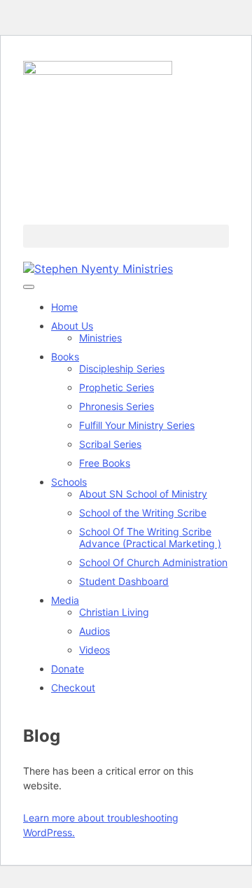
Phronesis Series (116, 406)
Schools (69, 482)
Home (64, 307)
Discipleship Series (121, 368)
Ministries (100, 338)
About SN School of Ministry (143, 494)
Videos (94, 650)
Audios (94, 631)
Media (65, 600)
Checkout (73, 687)
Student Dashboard (124, 581)
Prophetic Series (116, 387)
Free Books (104, 463)
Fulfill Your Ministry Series (137, 425)
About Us (72, 326)
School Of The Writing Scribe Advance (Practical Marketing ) (150, 537)
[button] (126, 236)
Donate (67, 669)
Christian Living (114, 612)
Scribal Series (110, 444)
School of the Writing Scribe (142, 513)
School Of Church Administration (153, 562)
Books (65, 356)
